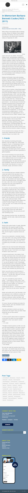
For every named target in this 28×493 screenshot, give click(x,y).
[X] (9, 360)
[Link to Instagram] (25, 491)
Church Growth (16, 379)
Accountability (6, 377)
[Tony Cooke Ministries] (11, 4)
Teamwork (10, 396)
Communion (21, 381)
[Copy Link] (19, 360)
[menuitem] (14, 0)
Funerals (15, 385)
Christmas (5, 379)
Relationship (21, 392)
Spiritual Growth (16, 394)
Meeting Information (6, 445)
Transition (20, 398)
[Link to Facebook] (21, 491)
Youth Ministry (10, 400)
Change (18, 377)
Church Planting (6, 381)
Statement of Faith (5, 448)
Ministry (10, 390)
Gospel (19, 385)
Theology (5, 398)
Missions (21, 390)
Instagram (10, 419)
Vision (4, 400)
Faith (4, 385)
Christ (23, 377)
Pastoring (5, 392)
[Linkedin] (14, 360)
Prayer (10, 392)
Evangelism (22, 383)
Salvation (5, 394)
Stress (23, 394)
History (10, 387)
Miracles (15, 390)
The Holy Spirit (17, 396)
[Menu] (22, 4)
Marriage (5, 390)
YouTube (16, 419)
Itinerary (3, 443)
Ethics (16, 383)
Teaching (5, 396)
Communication (14, 381)
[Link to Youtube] (23, 491)
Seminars (4, 446)
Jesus (20, 387)
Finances (9, 385)
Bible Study (12, 377)
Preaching (15, 392)
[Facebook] (4, 360)
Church (10, 379)
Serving (10, 394)
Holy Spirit (15, 387)
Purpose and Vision (6, 442)
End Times (11, 383)
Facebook (4, 419)
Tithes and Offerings (12, 398)
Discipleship (5, 383)
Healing (4, 387)
